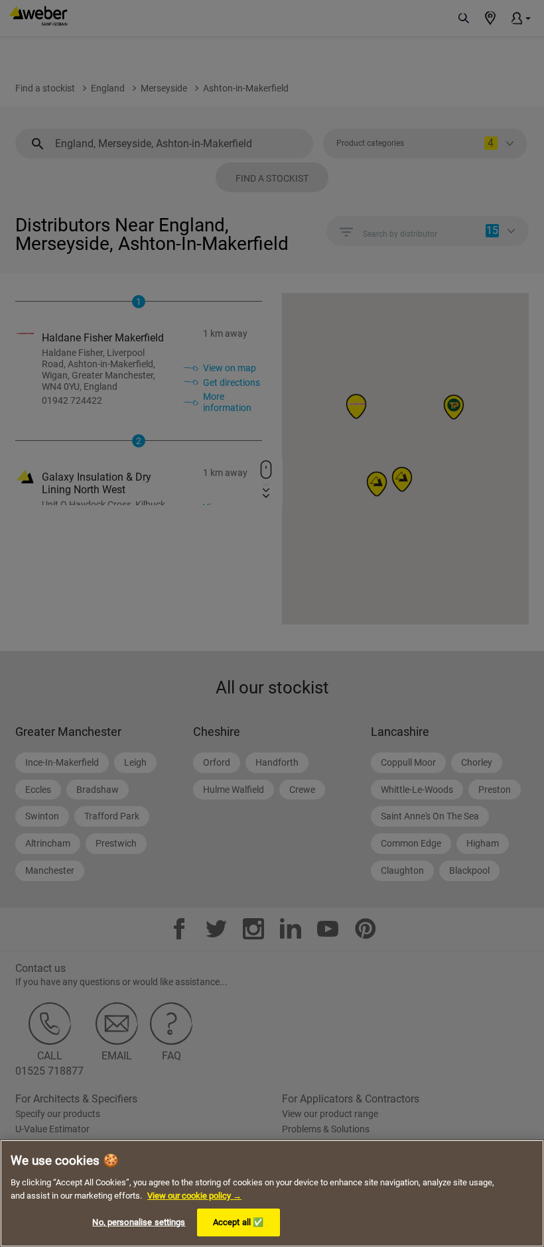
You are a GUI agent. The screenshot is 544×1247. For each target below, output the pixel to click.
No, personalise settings (138, 1222)
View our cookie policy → (194, 1196)
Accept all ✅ (238, 1222)
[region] (272, 1193)
